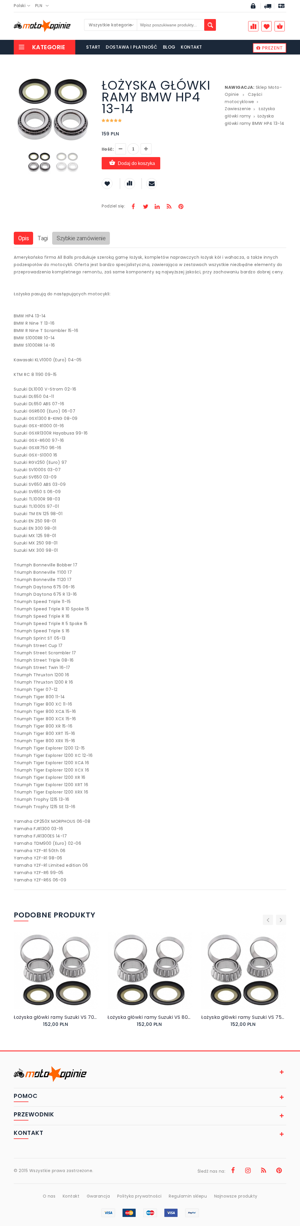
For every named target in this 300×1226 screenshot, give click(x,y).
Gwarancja (98, 1196)
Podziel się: (113, 206)
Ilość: (108, 149)
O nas (49, 1196)
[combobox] (24, 6)
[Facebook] (133, 207)
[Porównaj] (68, 976)
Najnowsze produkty (236, 1196)
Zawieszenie (238, 109)
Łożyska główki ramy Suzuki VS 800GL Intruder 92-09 (150, 1017)
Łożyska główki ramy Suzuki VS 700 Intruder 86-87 (56, 1017)
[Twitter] (145, 207)
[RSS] (169, 207)
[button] (87, 80)
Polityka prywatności (139, 1196)
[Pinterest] (180, 207)
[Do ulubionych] (62, 976)
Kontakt (71, 1196)
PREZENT (271, 48)
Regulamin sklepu (188, 1196)
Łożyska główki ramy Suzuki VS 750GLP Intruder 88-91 (243, 1017)
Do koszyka (52, 976)
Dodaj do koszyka (136, 163)
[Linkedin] (157, 207)
